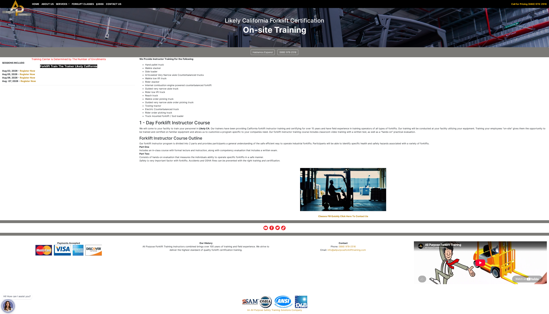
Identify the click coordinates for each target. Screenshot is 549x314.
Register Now (27, 70)
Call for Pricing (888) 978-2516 (529, 4)
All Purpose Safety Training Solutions (271, 310)
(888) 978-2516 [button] (287, 52)
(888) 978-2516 (347, 246)
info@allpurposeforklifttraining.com (347, 249)
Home (35, 4)
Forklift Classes (83, 4)
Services (62, 4)
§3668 (100, 4)
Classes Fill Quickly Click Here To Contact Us (343, 216)
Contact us (113, 4)
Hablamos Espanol (263, 52)
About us (47, 4)
